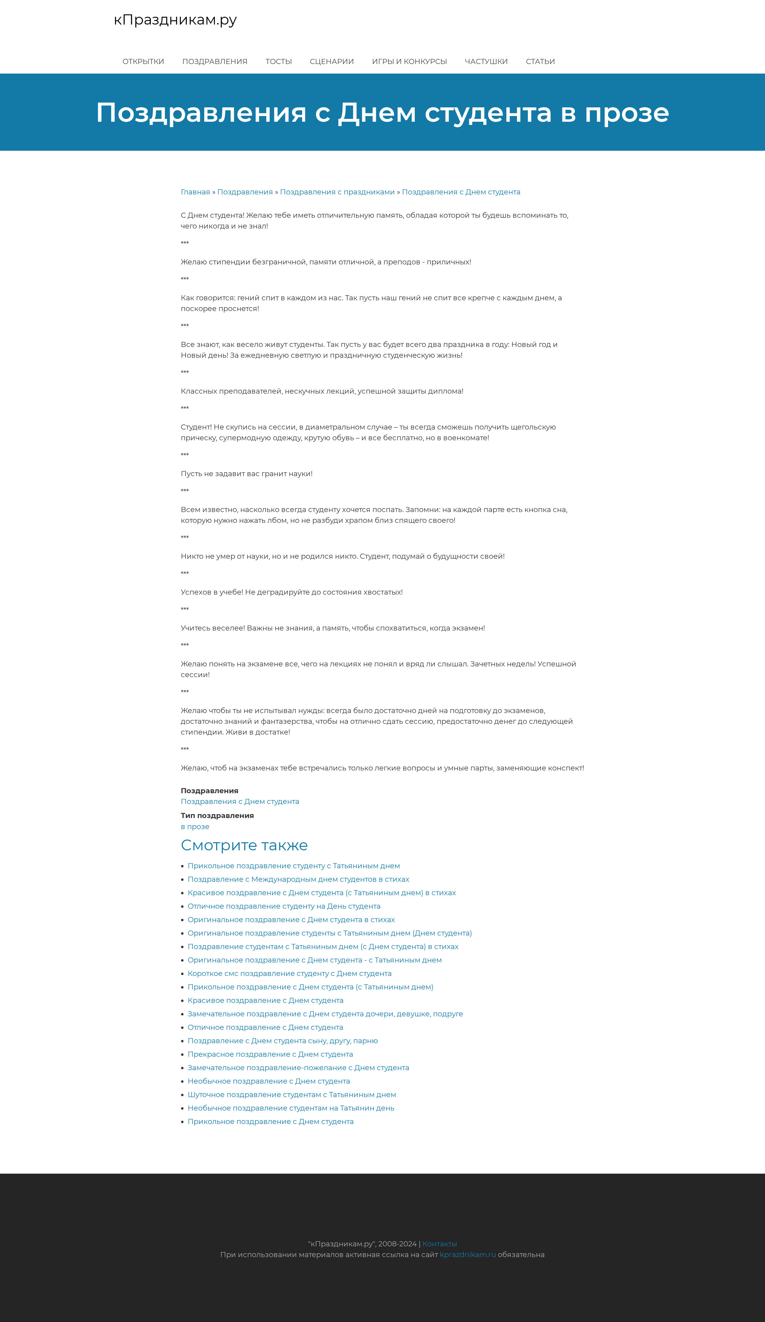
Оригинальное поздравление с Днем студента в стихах (291, 919)
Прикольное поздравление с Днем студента (271, 1121)
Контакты (440, 1243)
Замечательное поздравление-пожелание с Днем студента (298, 1067)
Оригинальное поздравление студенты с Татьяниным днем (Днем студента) (330, 933)
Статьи (540, 61)
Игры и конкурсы (409, 61)
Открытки (143, 61)
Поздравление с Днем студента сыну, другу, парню (283, 1040)
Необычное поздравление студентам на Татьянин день (291, 1108)
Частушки (486, 61)
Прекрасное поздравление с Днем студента (270, 1054)
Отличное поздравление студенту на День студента (284, 906)
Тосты (279, 61)
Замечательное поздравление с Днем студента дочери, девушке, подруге (325, 1013)
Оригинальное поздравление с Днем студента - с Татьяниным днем (315, 960)
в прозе (195, 826)
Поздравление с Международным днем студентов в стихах (298, 879)
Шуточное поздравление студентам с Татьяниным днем (292, 1094)
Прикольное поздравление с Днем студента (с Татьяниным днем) (311, 987)
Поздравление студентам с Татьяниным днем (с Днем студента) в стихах (323, 946)
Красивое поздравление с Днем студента (266, 1000)
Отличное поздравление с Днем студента (265, 1027)
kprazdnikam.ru (468, 1254)
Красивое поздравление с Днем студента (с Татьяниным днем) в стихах (322, 892)
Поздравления (215, 61)
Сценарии (332, 61)
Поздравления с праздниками (337, 192)
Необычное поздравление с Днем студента (269, 1081)
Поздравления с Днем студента (461, 192)
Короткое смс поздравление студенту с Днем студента (290, 973)
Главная (195, 192)
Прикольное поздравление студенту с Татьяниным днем (294, 865)
